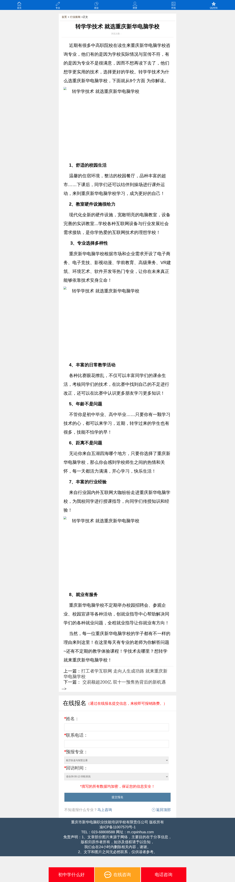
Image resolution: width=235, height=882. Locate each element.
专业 (58, 8)
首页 (19, 8)
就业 (96, 8)
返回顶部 (163, 810)
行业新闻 (75, 16)
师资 (135, 8)
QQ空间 (214, 8)
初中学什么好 (71, 874)
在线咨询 (122, 874)
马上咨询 (104, 810)
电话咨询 (163, 874)
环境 (173, 8)
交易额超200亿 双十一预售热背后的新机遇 (123, 682)
